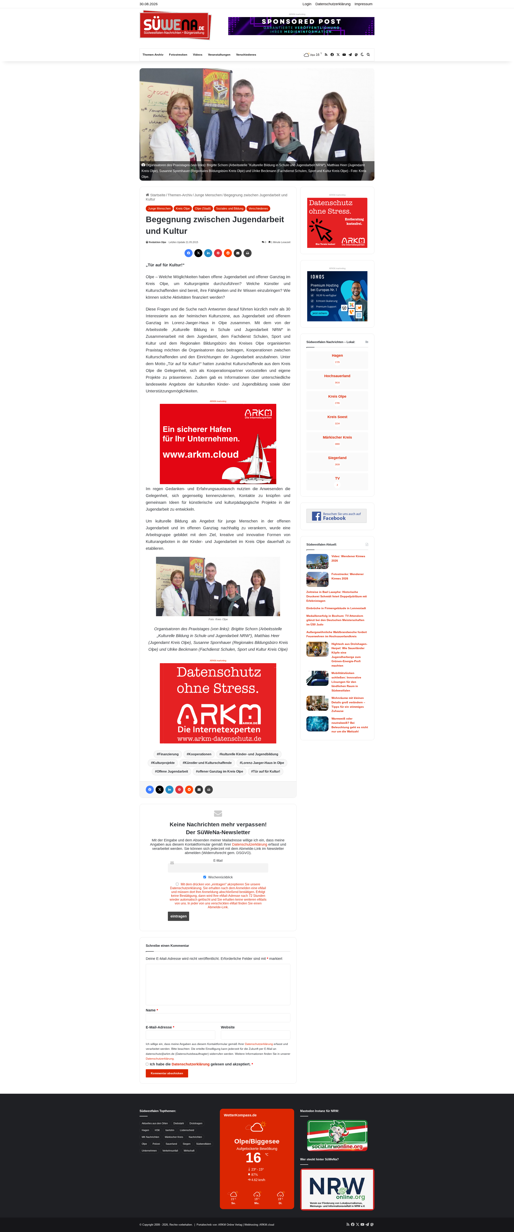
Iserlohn (169, 1130)
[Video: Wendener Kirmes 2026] (317, 561)
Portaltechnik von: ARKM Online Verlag (219, 1224)
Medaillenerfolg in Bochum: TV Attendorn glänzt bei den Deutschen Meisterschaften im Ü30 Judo (335, 620)
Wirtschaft (189, 1150)
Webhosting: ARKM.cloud (259, 1224)
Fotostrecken (178, 54)
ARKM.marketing (297, 14)
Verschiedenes (246, 54)
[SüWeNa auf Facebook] (336, 522)
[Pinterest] (218, 253)
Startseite (157, 195)
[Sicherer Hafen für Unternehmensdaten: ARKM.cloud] (218, 443)
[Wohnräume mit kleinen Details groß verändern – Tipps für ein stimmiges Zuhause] (317, 703)
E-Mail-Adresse (160, 1027)
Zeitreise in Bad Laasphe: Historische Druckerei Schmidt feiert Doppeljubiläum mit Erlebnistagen (336, 596)
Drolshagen (196, 1123)
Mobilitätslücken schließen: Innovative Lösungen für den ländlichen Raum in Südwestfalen (346, 681)
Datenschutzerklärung (333, 4)
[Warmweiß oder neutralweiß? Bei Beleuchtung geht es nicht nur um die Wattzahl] (317, 723)
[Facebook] (189, 253)
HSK (157, 1130)
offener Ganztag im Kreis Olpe (220, 771)
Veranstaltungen (219, 54)
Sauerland (171, 1143)
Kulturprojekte (164, 763)
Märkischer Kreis (174, 1137)
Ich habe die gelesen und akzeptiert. (201, 1064)
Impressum (363, 4)
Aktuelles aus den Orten (155, 1123)
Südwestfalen (203, 1143)
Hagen (145, 1130)
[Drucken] (248, 253)
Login (307, 4)
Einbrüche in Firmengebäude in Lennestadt (336, 608)
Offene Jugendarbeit (172, 771)
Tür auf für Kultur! (266, 771)
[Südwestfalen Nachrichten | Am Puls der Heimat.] (176, 25)
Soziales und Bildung (229, 208)
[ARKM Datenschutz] (218, 703)
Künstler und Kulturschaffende (208, 763)
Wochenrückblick (220, 877)
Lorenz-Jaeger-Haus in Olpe (263, 763)
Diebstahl (178, 1123)
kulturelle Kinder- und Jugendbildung (249, 754)
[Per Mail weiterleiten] (238, 253)
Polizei (156, 1143)
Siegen (187, 1143)
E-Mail (218, 860)
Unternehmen (149, 1150)
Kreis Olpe (183, 208)
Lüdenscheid (187, 1130)
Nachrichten (195, 1137)
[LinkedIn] (208, 253)
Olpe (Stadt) (203, 208)
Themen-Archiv (153, 54)
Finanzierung (169, 754)
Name (152, 1010)
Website (228, 1027)
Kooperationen (200, 754)
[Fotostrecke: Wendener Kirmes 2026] (317, 579)
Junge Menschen (208, 195)
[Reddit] (228, 253)
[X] (198, 253)
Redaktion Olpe (157, 242)
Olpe (144, 1143)
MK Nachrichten (150, 1137)
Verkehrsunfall (170, 1150)
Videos (197, 54)
